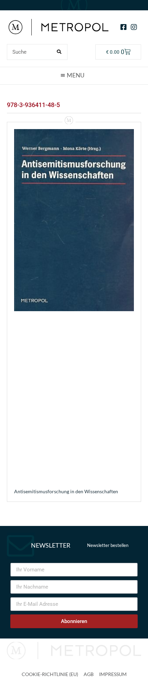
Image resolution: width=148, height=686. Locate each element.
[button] (74, 75)
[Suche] (59, 52)
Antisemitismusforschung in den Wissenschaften (66, 491)
